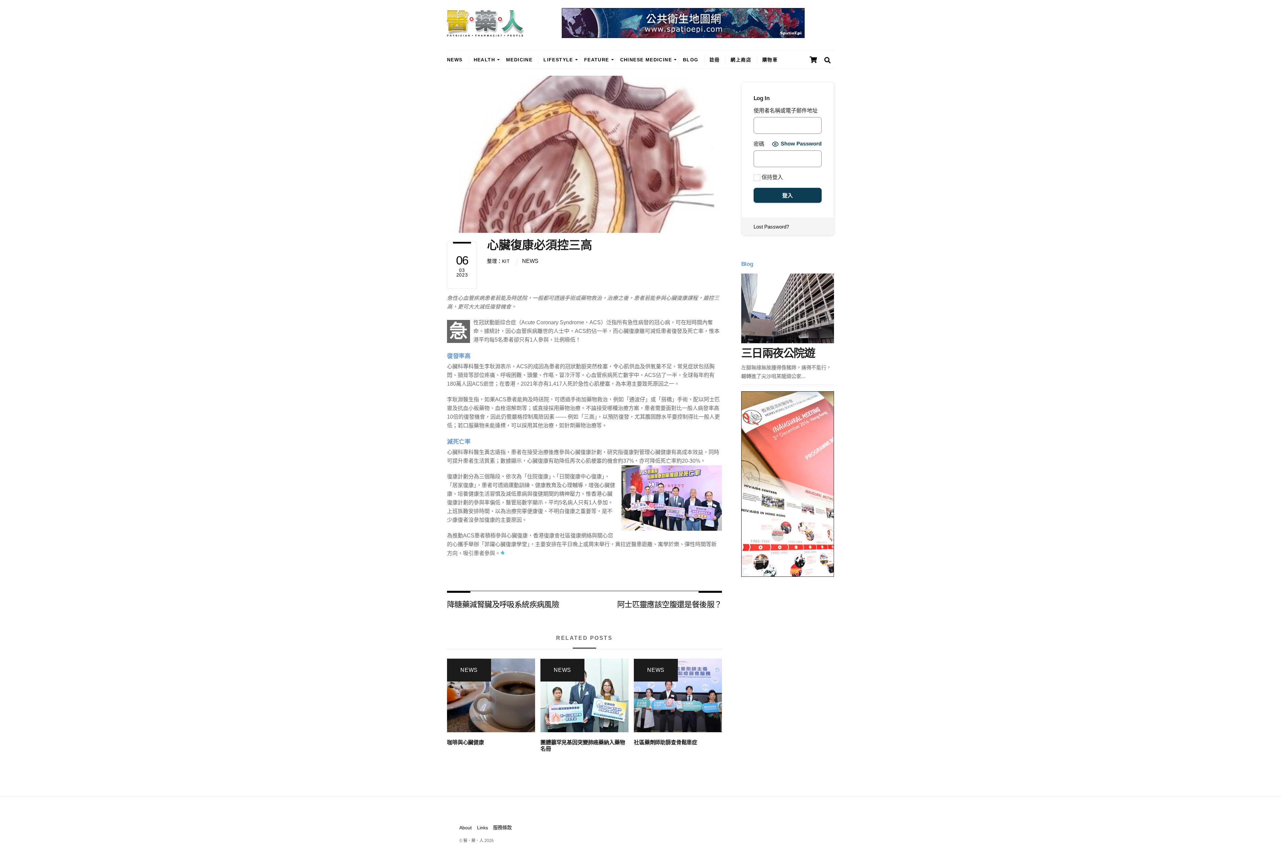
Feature (596, 59)
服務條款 (502, 827)
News (455, 59)
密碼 (759, 144)
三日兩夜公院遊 (778, 353)
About (465, 827)
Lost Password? (771, 227)
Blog (691, 59)
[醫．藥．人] (485, 33)
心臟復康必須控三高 (539, 245)
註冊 (715, 59)
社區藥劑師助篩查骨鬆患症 (665, 742)
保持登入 (771, 177)
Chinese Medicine (646, 59)
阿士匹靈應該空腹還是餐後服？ (669, 604)
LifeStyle (558, 59)
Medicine (519, 59)
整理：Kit (498, 261)
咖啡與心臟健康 (465, 742)
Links (482, 827)
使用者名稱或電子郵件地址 (786, 110)
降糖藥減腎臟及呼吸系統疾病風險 (503, 604)
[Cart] (813, 59)
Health (484, 59)
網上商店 (741, 59)
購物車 (770, 59)
